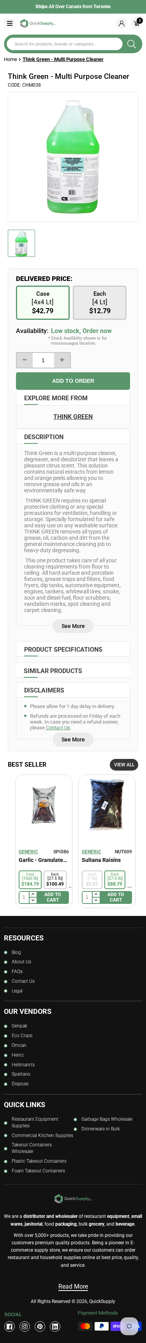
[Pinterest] (40, 1326)
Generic (28, 852)
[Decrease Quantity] (25, 360)
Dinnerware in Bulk (100, 1129)
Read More (73, 1286)
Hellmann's (23, 1064)
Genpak (19, 1026)
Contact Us (58, 728)
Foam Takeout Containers (38, 1171)
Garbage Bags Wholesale (106, 1119)
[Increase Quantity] (62, 360)
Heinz (18, 1055)
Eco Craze (22, 1035)
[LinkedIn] (55, 1326)
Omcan (19, 1045)
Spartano (21, 1074)
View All (124, 764)
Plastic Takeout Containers (39, 1161)
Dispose (20, 1084)
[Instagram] (24, 1326)
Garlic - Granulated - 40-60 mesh (44, 860)
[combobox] (64, 44)
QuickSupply (102, 1301)
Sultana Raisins (101, 860)
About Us (21, 962)
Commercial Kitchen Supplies (42, 1135)
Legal (17, 991)
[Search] (131, 44)
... (71, 885)
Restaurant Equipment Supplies (35, 1122)
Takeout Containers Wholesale (32, 1148)
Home (10, 59)
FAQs (17, 971)
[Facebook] (9, 1326)
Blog (16, 952)
